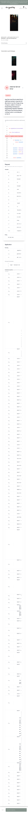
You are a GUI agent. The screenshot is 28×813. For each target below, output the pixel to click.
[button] (21, 7)
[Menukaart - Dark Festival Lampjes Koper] (14, 61)
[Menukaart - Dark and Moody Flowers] (14, 75)
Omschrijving (4, 43)
